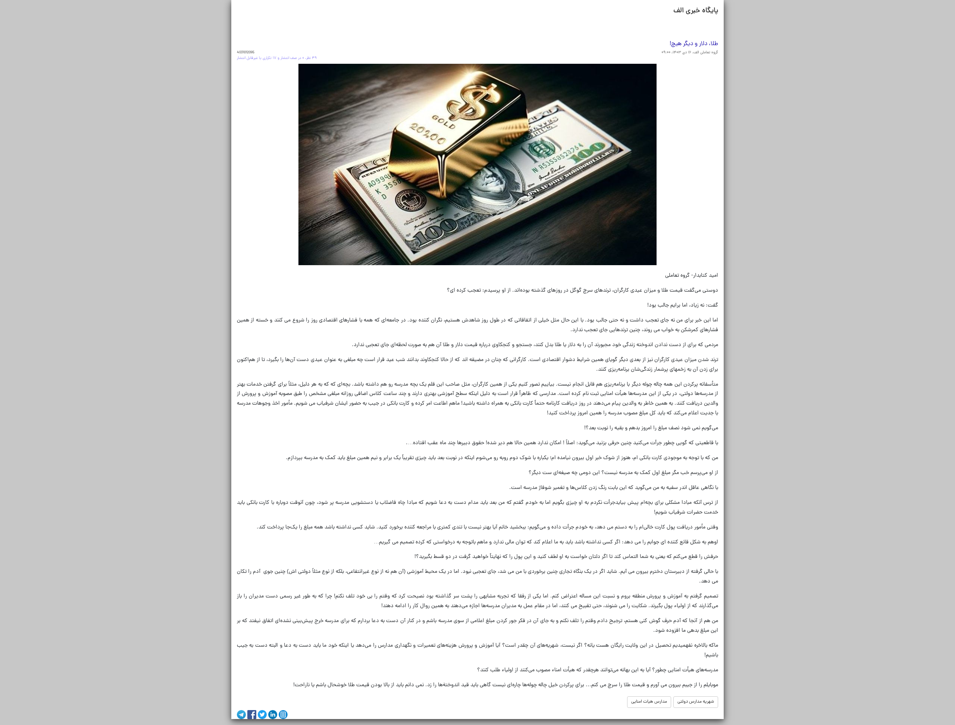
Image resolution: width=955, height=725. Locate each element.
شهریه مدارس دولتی (695, 702)
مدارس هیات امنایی (649, 702)
